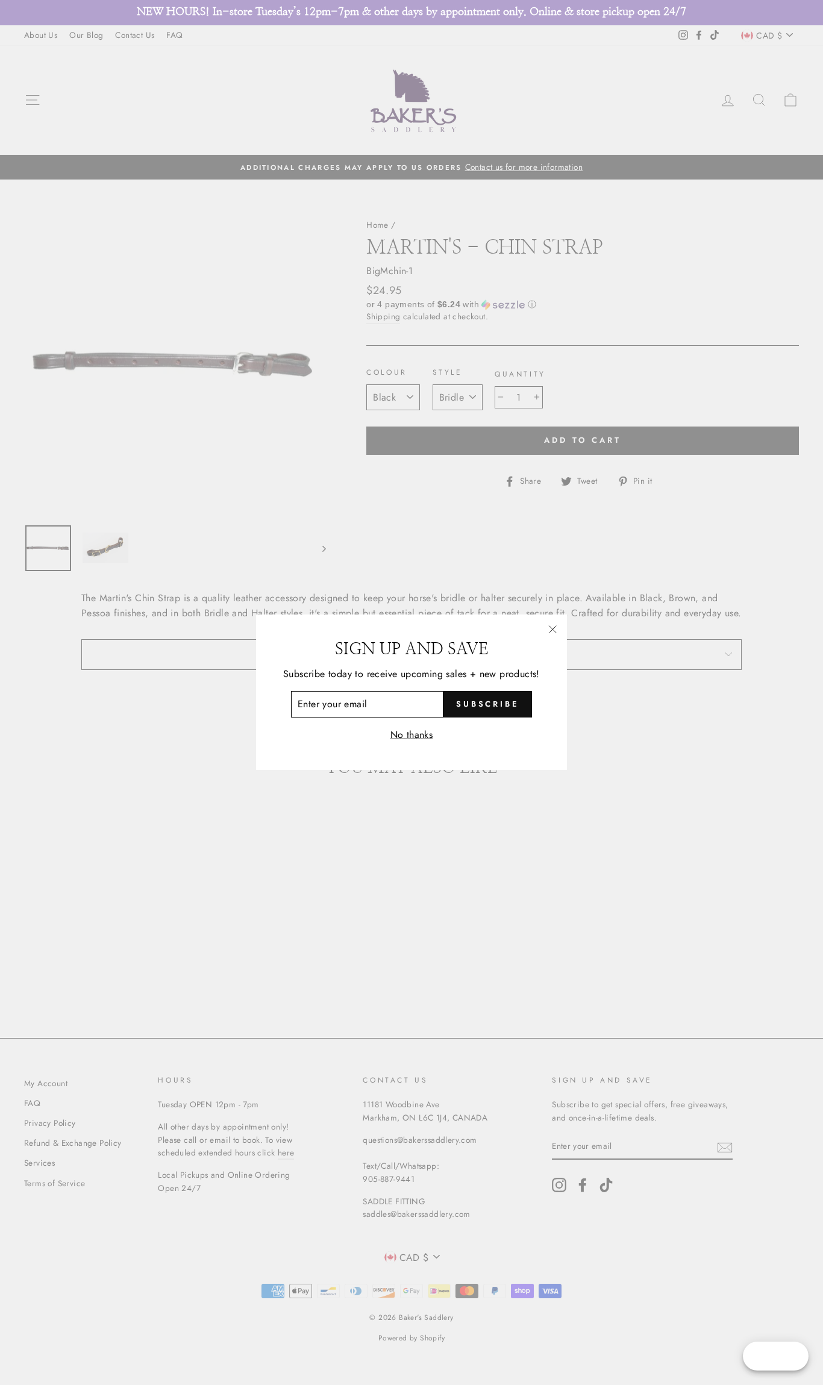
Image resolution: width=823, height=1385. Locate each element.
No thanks (411, 735)
